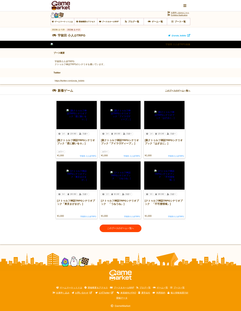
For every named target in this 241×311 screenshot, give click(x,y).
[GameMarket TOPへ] (120, 275)
